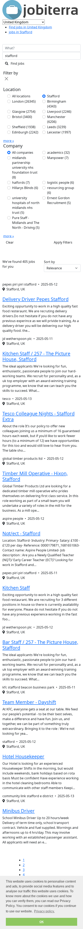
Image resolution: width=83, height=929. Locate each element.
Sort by (49, 262)
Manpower (57, 158)
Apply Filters (63, 242)
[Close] (6, 78)
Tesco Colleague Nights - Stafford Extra (38, 416)
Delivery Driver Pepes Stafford (35, 299)
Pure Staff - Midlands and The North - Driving (25, 223)
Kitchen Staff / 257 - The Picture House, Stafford (36, 356)
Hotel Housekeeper (23, 756)
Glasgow (23, 111)
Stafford (53, 96)
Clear (10, 242)
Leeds (56, 127)
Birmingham (56, 103)
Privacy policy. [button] (44, 911)
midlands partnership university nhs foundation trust (24, 167)
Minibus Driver (18, 811)
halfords (21, 182)
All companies (22, 152)
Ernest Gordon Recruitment (59, 200)
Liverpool (59, 111)
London (24, 101)
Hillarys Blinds (25, 188)
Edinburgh (25, 132)
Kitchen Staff (16, 587)
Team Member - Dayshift (29, 702)
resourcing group (60, 190)
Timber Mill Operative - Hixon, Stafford (35, 476)
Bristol (22, 117)
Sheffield (23, 127)
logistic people (60, 182)
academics (58, 152)
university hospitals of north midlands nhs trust (25, 205)
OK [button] (41, 921)
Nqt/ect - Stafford (21, 533)
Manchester (56, 119)
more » (8, 141)
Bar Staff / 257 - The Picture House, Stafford (40, 645)
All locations (21, 96)
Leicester (59, 132)
